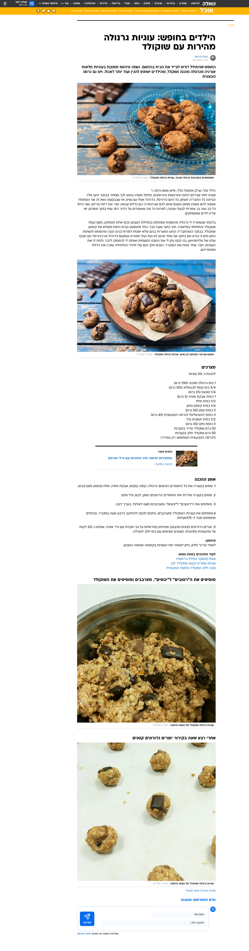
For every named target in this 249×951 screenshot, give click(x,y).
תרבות (158, 3)
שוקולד (189, 891)
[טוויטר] (43, 11)
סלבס (147, 3)
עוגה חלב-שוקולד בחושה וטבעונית (191, 568)
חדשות (195, 3)
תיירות (103, 3)
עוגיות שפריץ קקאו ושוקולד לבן (193, 563)
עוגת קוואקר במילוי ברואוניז (196, 559)
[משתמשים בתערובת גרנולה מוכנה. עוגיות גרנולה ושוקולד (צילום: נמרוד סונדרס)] (146, 132)
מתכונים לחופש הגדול (147, 11)
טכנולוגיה (89, 3)
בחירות (171, 3)
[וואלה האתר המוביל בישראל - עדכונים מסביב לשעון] (209, 3)
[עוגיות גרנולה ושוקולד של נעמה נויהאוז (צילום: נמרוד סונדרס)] (146, 656)
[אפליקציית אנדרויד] (53, 11)
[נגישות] (5, 3)
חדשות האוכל (188, 11)
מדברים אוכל (126, 11)
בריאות (116, 3)
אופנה (76, 3)
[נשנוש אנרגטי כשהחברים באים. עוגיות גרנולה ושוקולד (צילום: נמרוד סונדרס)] (146, 309)
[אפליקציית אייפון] (48, 11)
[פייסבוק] (38, 11)
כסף (136, 3)
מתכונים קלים (91, 11)
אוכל (127, 3)
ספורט (183, 3)
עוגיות (212, 891)
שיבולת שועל (201, 891)
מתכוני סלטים (109, 11)
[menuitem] (193, 4)
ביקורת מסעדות (170, 11)
